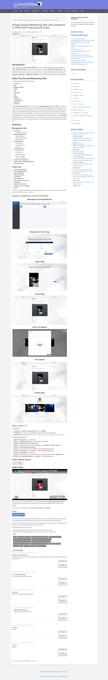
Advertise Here (45, 671)
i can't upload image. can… (19, 574)
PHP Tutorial (76, 86)
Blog (21, 11)
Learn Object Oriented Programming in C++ (83, 116)
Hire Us (65, 671)
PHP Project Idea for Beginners (21, 543)
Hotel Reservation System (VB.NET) (80, 55)
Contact (67, 11)
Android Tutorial (77, 92)
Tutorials (59, 11)
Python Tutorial (77, 123)
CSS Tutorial (76, 101)
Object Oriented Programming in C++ (82, 107)
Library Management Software (78, 60)
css (51, 543)
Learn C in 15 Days (78, 104)
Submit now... (77, 31)
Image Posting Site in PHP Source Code (41, 541)
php (14, 537)
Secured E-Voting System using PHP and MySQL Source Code (83, 146)
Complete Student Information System (81, 51)
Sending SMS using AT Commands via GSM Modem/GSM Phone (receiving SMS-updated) (82, 42)
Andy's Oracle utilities (78, 151)
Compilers (45, 11)
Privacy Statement (44, 676)
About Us (60, 671)
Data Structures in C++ (78, 110)
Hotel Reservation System (77, 39)
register (62, 565)
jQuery (58, 543)
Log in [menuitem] (74, 73)
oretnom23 (22, 32)
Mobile (53, 11)
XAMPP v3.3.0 (18, 83)
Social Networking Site (55, 537)
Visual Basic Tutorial (78, 95)
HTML (47, 543)
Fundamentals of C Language (80, 113)
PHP (14, 20)
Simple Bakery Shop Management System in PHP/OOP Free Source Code (82, 63)
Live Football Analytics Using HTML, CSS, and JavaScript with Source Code (83, 170)
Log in (63, 561)
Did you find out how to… (21, 610)
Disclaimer (53, 676)
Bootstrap (26, 546)
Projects (26, 11)
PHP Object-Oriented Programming (40, 537)
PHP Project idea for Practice (37, 543)
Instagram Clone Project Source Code (42, 539)
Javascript (16, 546)
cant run (14, 645)
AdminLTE (33, 546)
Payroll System (75, 53)
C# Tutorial (75, 98)
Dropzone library (41, 546)
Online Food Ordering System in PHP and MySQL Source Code (83, 134)
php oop (28, 537)
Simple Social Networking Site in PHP (22, 541)
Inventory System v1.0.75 (77, 49)
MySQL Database (20, 537)
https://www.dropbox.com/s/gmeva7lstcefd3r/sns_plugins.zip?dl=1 (48, 434)
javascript (15, 592)
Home (15, 11)
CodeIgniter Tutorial (78, 89)
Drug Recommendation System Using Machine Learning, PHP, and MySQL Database (82, 140)
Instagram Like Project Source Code (22, 539)
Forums (55, 671)
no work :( (15, 627)
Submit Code (74, 11)
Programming (35, 11)
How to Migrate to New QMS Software (82, 155)
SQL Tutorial (76, 83)
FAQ (50, 671)
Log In (82, 11)
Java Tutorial (76, 120)
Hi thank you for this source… (20, 555)
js (54, 543)
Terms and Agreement (62, 676)
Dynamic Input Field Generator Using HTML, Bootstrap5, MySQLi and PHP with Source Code (83, 176)
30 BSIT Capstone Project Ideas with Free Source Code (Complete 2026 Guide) (83, 159)
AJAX (21, 546)
